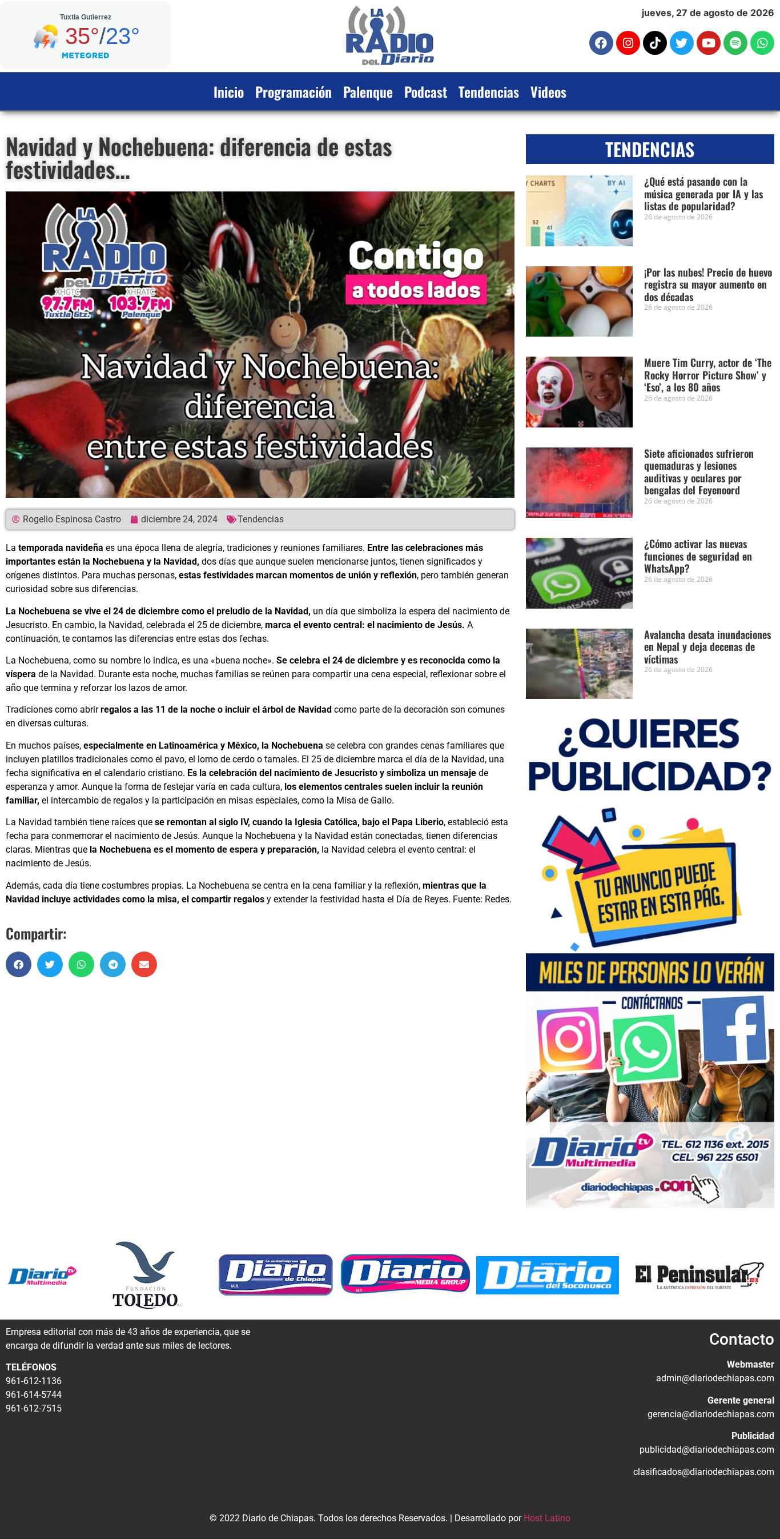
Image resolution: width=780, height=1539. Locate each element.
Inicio (229, 91)
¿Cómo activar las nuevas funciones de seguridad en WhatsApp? (698, 555)
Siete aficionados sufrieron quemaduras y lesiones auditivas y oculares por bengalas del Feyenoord (699, 472)
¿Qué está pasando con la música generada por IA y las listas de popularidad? (703, 193)
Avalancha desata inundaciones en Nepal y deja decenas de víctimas (707, 646)
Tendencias (489, 91)
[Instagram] (628, 43)
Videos (548, 91)
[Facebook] (601, 43)
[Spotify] (735, 43)
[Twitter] (682, 43)
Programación (293, 91)
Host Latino (547, 1518)
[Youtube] (709, 43)
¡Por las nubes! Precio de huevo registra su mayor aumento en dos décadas (708, 284)
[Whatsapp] (762, 43)
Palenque (368, 91)
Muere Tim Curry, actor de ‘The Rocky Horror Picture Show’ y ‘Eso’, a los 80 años (707, 374)
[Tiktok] (655, 43)
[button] (18, 964)
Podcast (425, 91)
